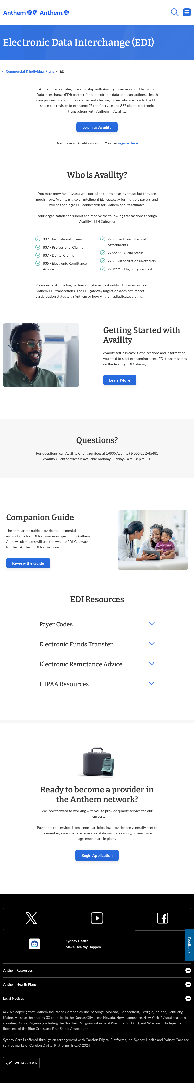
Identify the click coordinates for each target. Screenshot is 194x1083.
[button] (97, 624)
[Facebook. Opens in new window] (163, 918)
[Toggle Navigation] (187, 12)
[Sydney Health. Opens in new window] (34, 944)
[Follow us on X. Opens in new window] (31, 918)
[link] (36, 12)
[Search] (130, 12)
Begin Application (97, 855)
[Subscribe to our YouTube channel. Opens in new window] (97, 918)
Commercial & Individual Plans (29, 71)
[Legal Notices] (188, 998)
